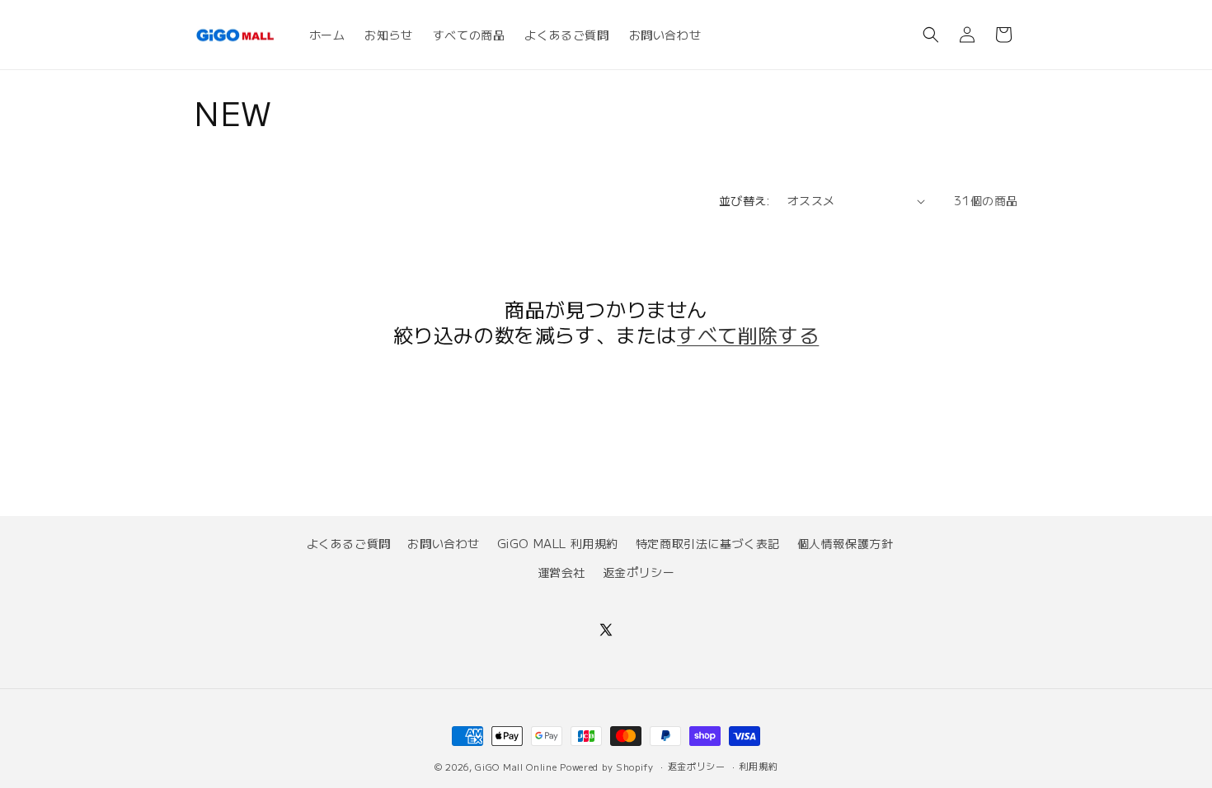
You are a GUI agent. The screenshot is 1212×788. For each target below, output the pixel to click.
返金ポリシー (639, 572)
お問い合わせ (443, 543)
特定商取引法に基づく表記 (708, 543)
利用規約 (758, 765)
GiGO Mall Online (516, 766)
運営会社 (561, 572)
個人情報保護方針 (845, 543)
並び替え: (745, 200)
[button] (931, 34)
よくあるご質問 (349, 543)
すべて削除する (748, 334)
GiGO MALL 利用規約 (557, 543)
